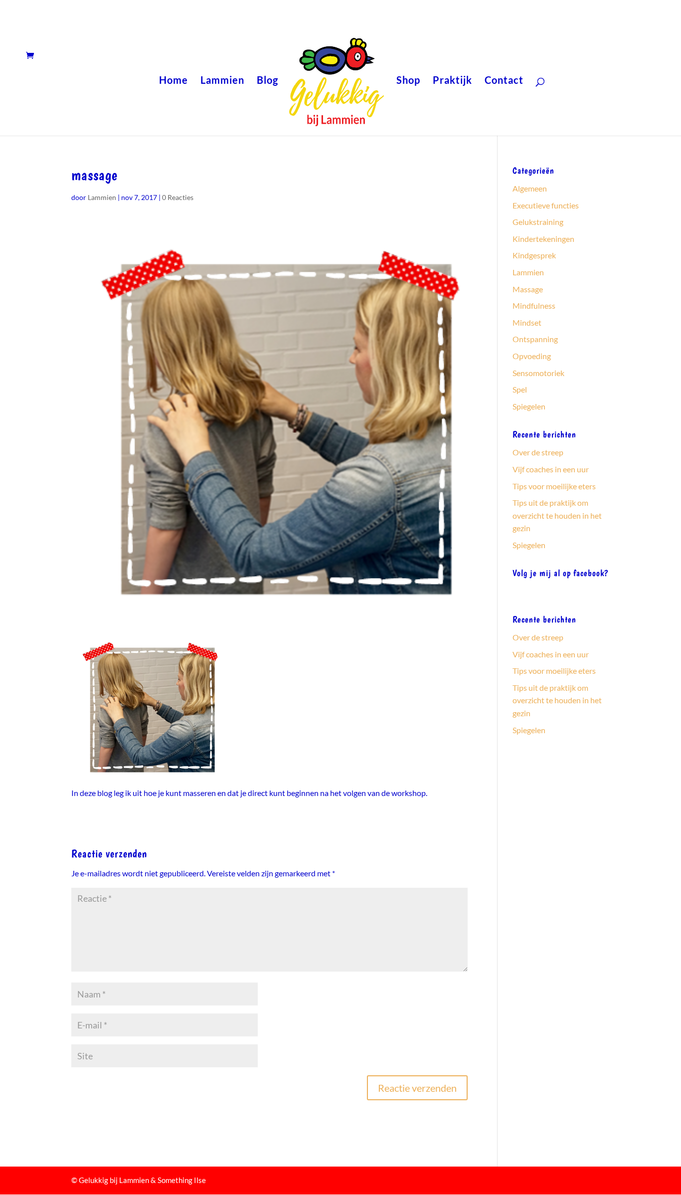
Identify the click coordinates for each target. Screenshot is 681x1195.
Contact (504, 81)
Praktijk (452, 81)
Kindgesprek (534, 255)
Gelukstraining (537, 221)
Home (173, 81)
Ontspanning (535, 339)
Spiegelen (528, 406)
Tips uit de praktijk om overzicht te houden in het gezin (557, 515)
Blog (267, 81)
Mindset (526, 322)
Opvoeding (531, 356)
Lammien (222, 81)
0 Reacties (177, 197)
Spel (519, 389)
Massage (527, 289)
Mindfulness (533, 305)
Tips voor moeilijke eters (554, 486)
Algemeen (529, 188)
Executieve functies (545, 205)
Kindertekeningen (543, 238)
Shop (408, 81)
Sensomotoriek (538, 373)
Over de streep (537, 452)
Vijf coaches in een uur (550, 469)
